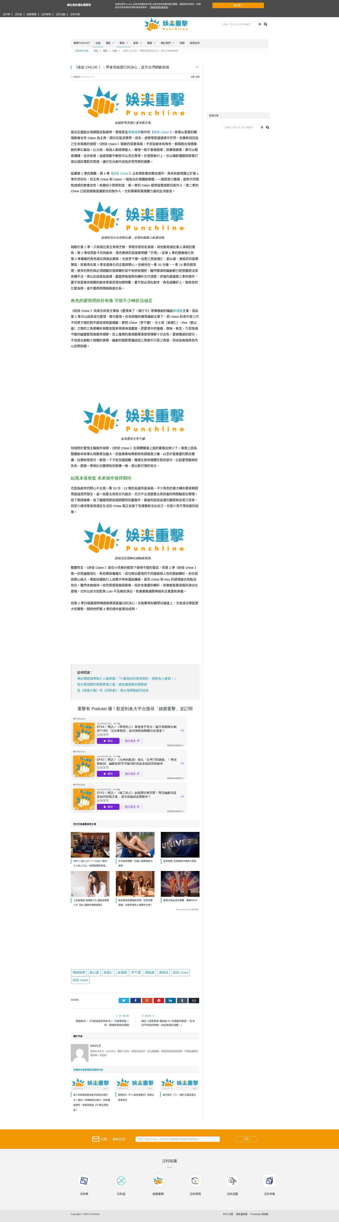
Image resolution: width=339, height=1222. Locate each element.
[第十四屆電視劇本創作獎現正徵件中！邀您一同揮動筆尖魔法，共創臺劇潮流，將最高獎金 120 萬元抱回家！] (90, 1084)
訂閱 (246, 1139)
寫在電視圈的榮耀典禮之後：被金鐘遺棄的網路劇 (112, 684)
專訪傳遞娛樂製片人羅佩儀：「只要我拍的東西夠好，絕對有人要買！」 (127, 678)
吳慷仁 (108, 972)
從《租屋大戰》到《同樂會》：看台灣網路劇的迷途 (113, 690)
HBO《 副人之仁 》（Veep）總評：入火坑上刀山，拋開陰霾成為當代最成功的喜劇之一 (91, 864)
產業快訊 (195, 43)
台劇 (98, 43)
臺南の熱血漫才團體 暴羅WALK (180, 900)
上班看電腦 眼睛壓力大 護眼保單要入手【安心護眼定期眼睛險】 (91, 902)
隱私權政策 (242, 1214)
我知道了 (238, 5)
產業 (135, 43)
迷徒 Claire (161, 132)
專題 (149, 43)
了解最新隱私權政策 (158, 7)
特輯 (182, 43)
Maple (77, 77)
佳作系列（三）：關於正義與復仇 (179, 1095)
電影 (108, 43)
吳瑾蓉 (178, 311)
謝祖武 (163, 972)
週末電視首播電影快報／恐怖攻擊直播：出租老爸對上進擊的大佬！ (135, 902)
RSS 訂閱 (228, 1214)
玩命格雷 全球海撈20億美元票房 (179, 861)
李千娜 (136, 972)
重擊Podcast (81, 43)
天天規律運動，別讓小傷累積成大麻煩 (135, 863)
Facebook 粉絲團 (259, 1214)
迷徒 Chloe (120, 173)
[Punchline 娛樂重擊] (166, 24)
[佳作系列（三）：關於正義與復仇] (180, 1084)
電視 (122, 43)
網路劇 (150, 972)
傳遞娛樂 (134, 132)
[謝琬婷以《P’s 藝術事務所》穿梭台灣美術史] (135, 1084)
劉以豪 (94, 972)
